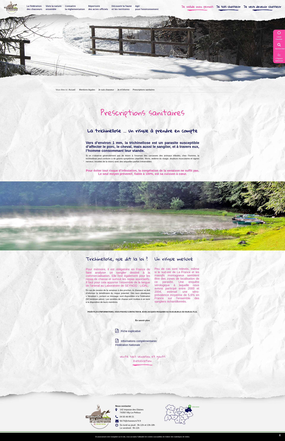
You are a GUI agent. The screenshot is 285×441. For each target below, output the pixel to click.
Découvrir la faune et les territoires (122, 7)
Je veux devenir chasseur (262, 6)
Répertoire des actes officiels (98, 7)
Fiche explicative (130, 331)
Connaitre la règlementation (75, 7)
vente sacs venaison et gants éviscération (142, 358)
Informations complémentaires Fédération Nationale (136, 343)
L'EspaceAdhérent (279, 59)
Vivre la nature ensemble (53, 7)
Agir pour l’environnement (147, 7)
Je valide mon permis (197, 6)
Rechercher (280, 48)
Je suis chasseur (228, 6)
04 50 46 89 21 (127, 416)
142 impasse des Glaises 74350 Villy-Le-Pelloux (131, 411)
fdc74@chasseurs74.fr (130, 421)
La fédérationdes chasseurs (34, 7)
